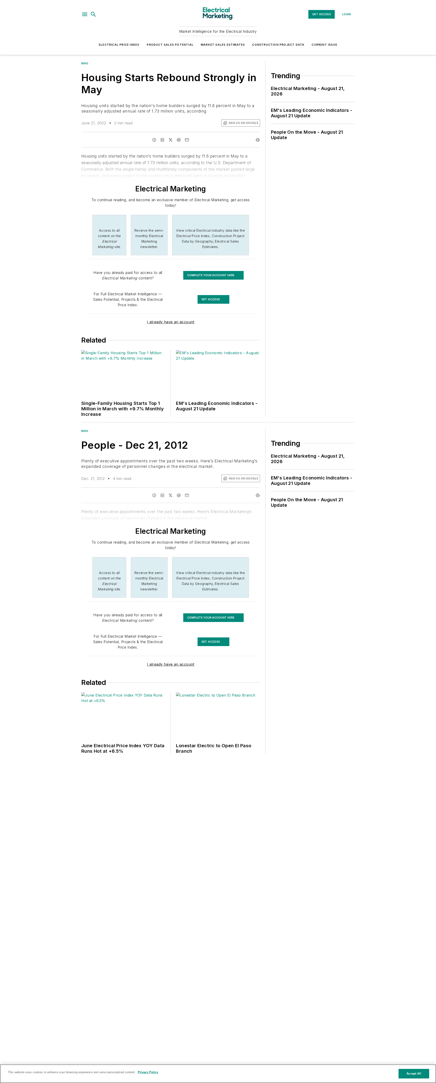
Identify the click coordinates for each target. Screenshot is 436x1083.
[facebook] (154, 140)
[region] (218, 1073)
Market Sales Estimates (223, 44)
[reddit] (178, 140)
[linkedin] (162, 140)
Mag (84, 63)
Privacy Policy (148, 1072)
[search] (93, 14)
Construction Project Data (278, 44)
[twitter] (170, 140)
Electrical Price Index (119, 44)
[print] (257, 140)
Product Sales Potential (170, 44)
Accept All (413, 1073)
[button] (84, 14)
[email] (187, 140)
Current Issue (324, 44)
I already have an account (170, 322)
